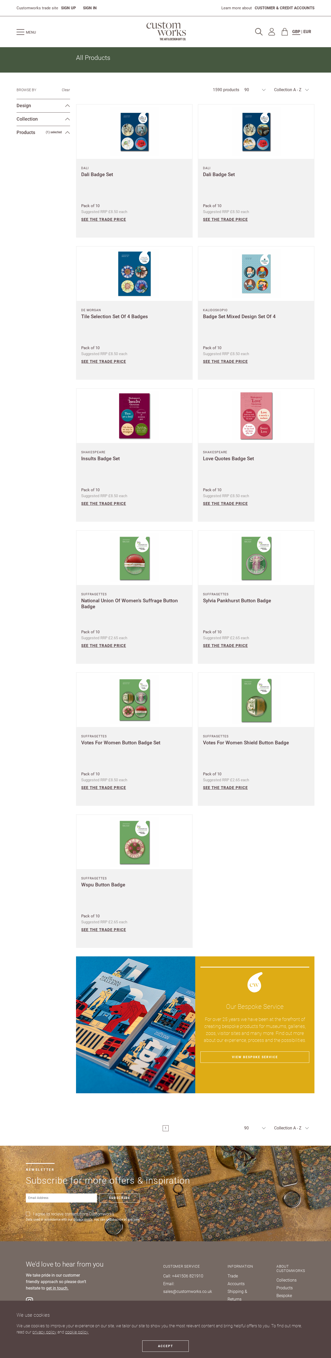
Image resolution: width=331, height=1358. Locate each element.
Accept (165, 1346)
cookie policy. (77, 1332)
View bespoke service (255, 1057)
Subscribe (119, 1198)
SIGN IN (90, 8)
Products (284, 1287)
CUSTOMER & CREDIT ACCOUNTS (284, 8)
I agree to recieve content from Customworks (73, 1214)
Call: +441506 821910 (183, 1276)
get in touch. (57, 1288)
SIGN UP (68, 8)
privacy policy (44, 1332)
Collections (286, 1280)
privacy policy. (83, 1219)
